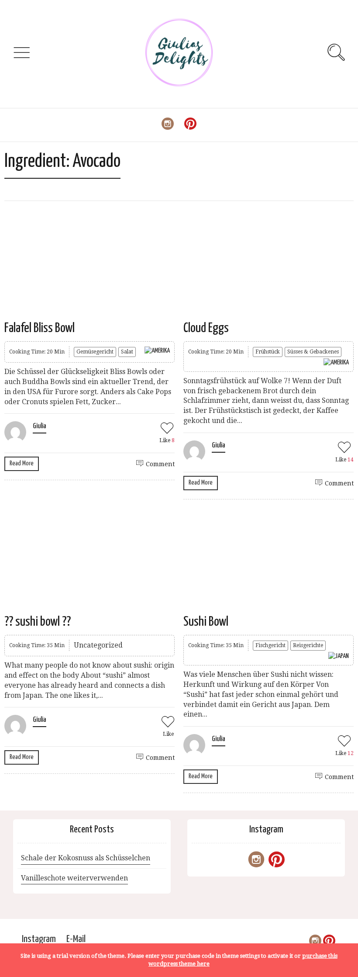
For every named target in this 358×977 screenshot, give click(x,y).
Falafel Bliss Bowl (39, 328)
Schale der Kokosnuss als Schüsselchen (85, 858)
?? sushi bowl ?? (37, 621)
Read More (22, 463)
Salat (127, 352)
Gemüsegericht (95, 352)
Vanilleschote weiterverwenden (74, 878)
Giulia (39, 426)
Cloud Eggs (206, 328)
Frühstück (267, 352)
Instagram (39, 939)
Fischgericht (270, 645)
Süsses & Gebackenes (313, 352)
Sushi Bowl (205, 621)
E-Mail (76, 939)
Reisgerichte (308, 645)
